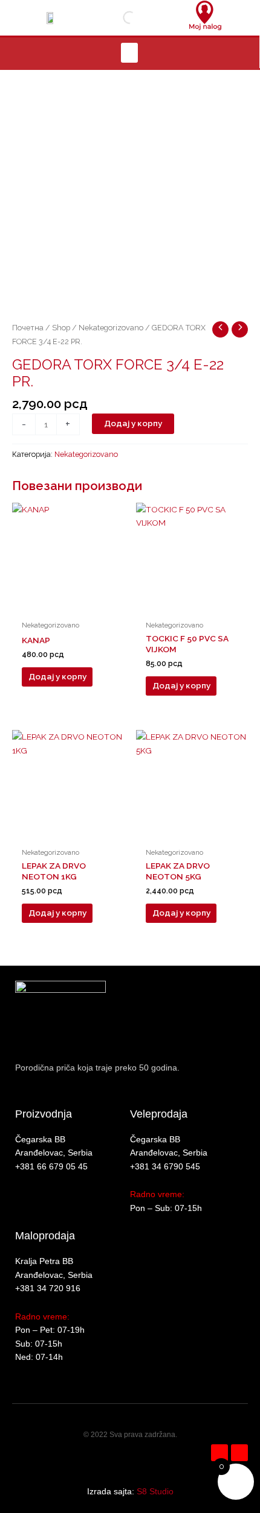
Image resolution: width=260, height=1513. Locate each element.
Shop (61, 327)
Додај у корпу (133, 423)
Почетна (28, 327)
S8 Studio (155, 1491)
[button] (129, 53)
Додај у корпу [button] (57, 676)
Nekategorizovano (111, 327)
